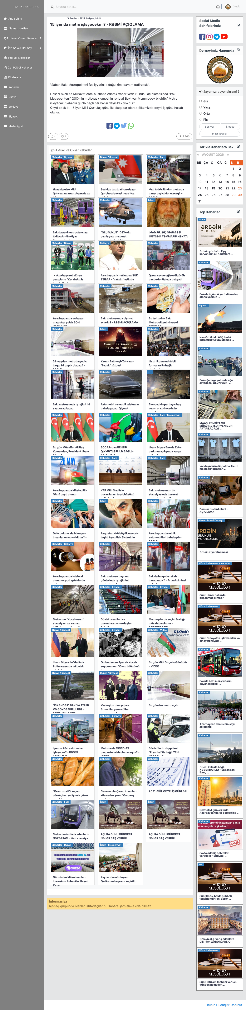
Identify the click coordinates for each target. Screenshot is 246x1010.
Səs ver (209, 126)
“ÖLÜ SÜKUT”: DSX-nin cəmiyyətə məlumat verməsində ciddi (115, 236)
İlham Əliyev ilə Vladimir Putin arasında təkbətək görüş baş (68, 666)
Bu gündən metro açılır (164, 705)
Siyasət (13, 116)
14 (227, 182)
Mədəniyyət (15, 126)
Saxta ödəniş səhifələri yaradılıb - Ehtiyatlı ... (214, 854)
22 (233, 188)
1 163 (186, 136)
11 (206, 182)
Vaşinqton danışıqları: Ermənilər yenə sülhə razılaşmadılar (115, 709)
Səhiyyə (13, 106)
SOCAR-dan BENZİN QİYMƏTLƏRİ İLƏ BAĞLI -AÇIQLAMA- (117, 451)
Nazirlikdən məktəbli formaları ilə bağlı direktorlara (162, 365)
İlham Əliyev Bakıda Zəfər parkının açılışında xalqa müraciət (165, 451)
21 (227, 188)
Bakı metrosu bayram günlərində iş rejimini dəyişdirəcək (115, 580)
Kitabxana (14, 77)
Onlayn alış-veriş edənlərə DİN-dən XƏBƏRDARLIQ (216, 940)
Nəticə (230, 126)
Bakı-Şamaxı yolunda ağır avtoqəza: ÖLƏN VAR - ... (216, 381)
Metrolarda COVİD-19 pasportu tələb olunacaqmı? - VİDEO (120, 752)
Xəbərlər (13, 87)
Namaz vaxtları (18, 28)
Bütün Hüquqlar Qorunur (224, 1005)
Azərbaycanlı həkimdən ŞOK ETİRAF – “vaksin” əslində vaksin (119, 279)
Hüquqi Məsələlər (18, 57)
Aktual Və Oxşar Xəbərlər (73, 150)
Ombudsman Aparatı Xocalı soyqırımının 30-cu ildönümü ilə (120, 666)
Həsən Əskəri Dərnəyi (23, 38)
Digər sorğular (219, 133)
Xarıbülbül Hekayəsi (20, 67)
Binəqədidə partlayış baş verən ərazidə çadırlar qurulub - (165, 408)
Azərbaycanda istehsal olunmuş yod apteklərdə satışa (69, 580)
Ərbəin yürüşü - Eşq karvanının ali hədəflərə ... (216, 252)
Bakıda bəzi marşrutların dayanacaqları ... (215, 682)
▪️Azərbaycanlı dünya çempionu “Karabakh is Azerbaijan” (68, 279)
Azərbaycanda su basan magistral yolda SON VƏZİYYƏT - (68, 322)
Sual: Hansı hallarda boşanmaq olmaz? (212, 596)
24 (200, 195)
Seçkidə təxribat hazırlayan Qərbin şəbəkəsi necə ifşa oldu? (118, 193)
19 (213, 188)
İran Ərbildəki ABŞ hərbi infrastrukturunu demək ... (216, 338)
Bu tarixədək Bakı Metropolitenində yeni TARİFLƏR (163, 322)
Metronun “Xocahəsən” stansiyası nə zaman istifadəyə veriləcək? (68, 623)
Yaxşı (207, 107)
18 (207, 188)
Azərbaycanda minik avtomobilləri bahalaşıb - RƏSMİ (165, 537)
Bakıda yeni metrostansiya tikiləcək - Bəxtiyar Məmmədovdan (70, 236)
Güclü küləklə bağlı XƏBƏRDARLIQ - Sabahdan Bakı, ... (217, 769)
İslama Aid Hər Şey (19, 48)
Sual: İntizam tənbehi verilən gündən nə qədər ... (218, 983)
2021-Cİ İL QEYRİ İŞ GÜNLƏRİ (168, 791)
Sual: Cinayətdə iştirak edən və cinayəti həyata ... (219, 639)
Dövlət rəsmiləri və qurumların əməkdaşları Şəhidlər (116, 623)
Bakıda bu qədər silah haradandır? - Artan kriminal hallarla (167, 580)
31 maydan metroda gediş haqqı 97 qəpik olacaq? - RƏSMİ (70, 365)
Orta (206, 113)
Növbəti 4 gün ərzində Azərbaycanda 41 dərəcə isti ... (219, 811)
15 (233, 182)
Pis (205, 119)
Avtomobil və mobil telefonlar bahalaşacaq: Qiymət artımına (120, 408)
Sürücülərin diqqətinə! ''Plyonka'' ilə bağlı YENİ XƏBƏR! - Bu (164, 752)
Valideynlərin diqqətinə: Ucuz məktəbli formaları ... (218, 467)
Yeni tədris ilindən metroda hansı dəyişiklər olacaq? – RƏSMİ (166, 193)
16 (240, 182)
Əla (205, 101)
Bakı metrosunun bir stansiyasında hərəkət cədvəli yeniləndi (163, 494)
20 (220, 188)
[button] (232, 6)
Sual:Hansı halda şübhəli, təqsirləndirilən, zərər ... (216, 897)
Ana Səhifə (15, 18)
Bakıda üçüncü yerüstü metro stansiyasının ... (218, 295)
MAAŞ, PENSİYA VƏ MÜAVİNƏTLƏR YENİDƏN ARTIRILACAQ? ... (215, 425)
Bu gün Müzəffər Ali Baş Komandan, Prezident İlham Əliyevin (71, 451)
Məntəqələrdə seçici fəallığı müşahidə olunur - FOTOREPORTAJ (167, 623)
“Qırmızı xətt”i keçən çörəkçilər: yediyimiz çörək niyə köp (70, 795)
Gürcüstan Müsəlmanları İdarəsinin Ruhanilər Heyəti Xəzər (70, 881)
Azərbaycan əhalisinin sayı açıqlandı (217, 725)
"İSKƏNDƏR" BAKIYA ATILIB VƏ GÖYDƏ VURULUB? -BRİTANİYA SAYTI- (71, 709)
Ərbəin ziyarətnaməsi (213, 552)
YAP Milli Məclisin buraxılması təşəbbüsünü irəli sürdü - (117, 494)
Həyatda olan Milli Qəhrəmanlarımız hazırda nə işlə (71, 193)
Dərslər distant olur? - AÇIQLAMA (213, 510)
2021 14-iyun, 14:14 (61, 18)
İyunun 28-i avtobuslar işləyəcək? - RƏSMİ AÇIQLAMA (68, 752)
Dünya (12, 96)
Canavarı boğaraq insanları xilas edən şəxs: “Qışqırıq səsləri (118, 795)
